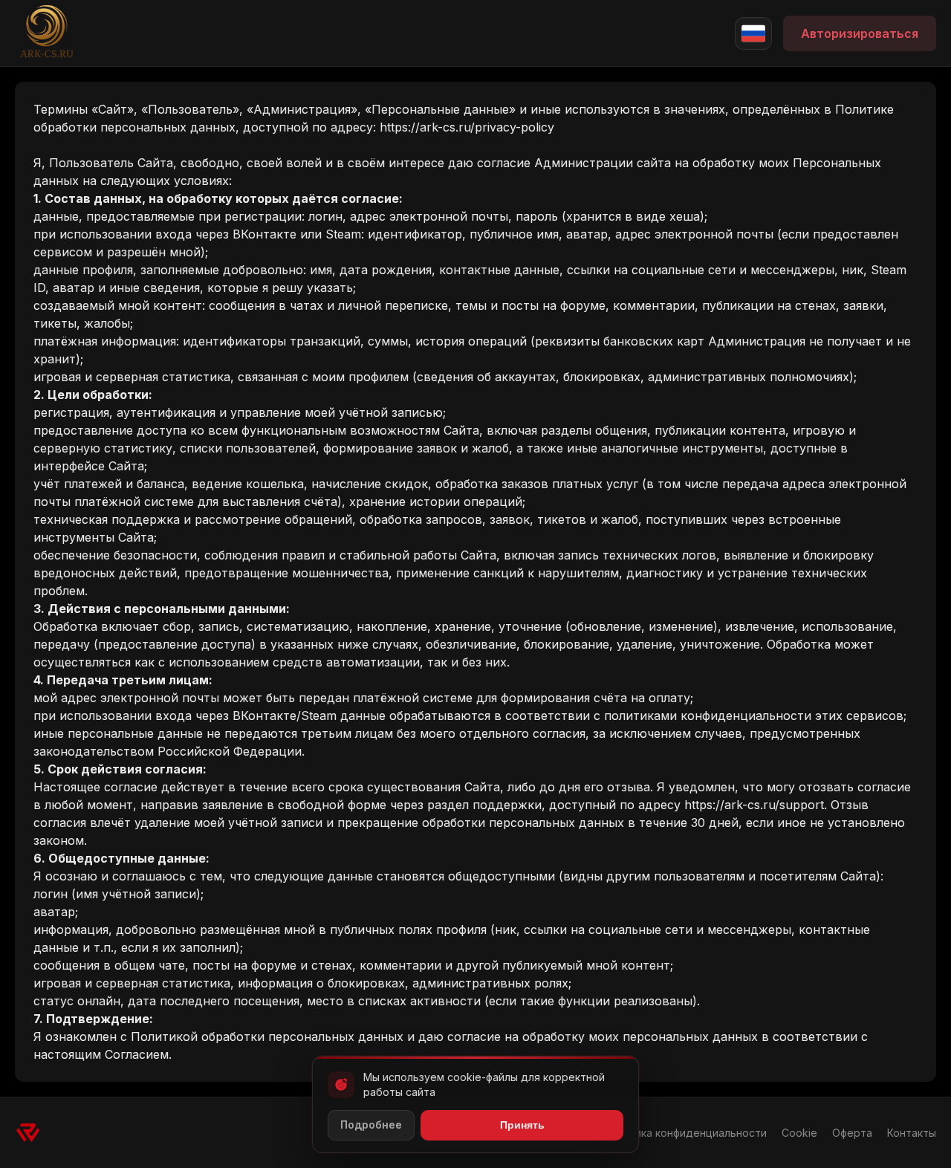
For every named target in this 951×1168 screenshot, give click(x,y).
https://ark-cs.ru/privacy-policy (467, 127)
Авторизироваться (859, 33)
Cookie (799, 1132)
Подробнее (371, 1124)
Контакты (911, 1132)
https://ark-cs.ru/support (754, 804)
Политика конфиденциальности (685, 1132)
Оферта (852, 1132)
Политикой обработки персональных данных (267, 1036)
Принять (522, 1125)
